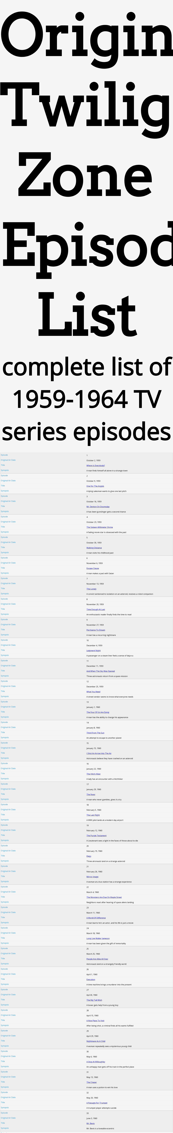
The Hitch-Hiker (93, 774)
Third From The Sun (95, 733)
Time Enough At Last (95, 609)
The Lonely (91, 589)
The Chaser (91, 1082)
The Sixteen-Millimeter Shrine (99, 527)
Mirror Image (92, 876)
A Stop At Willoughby (95, 1061)
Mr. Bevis (90, 1123)
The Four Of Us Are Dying (97, 712)
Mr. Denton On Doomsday (98, 506)
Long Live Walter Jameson (98, 938)
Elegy (88, 856)
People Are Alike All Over (97, 959)
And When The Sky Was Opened (100, 671)
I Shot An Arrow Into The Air (98, 753)
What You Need (93, 691)
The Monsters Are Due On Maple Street (104, 897)
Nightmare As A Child (95, 1041)
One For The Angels (95, 486)
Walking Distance (94, 547)
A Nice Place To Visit (95, 1020)
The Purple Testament (96, 835)
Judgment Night (93, 650)
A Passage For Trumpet (96, 1103)
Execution (90, 979)
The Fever (90, 794)
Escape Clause (92, 568)
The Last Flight (93, 815)
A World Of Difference (96, 918)
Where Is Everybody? (95, 465)
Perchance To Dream (95, 630)
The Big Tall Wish (94, 1000)
